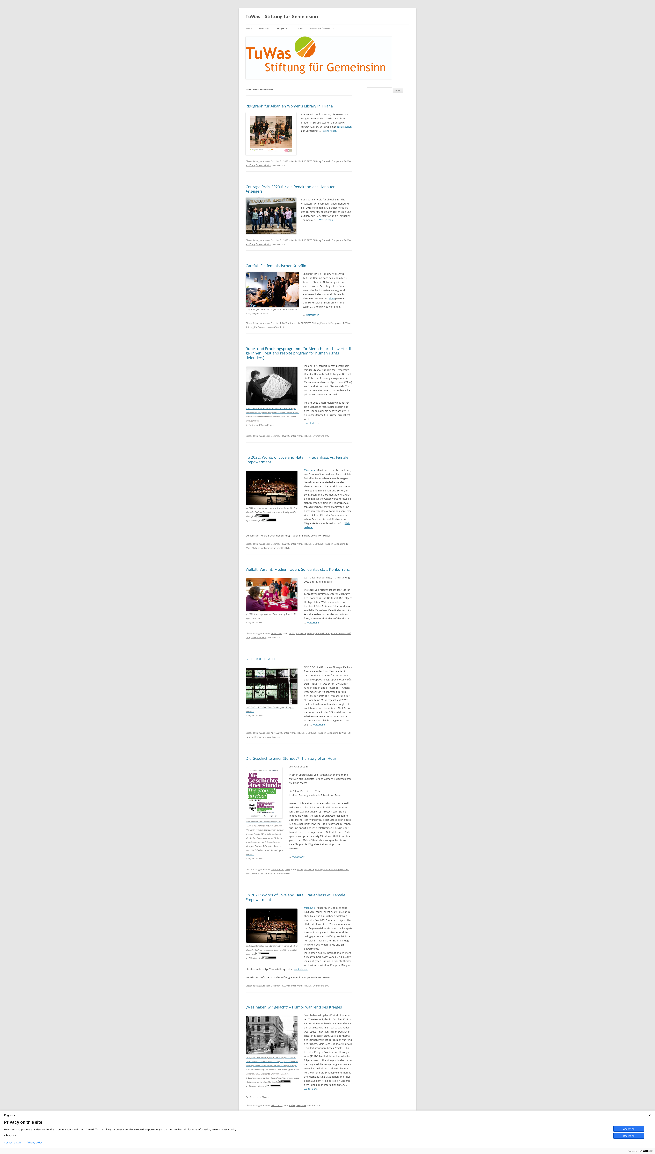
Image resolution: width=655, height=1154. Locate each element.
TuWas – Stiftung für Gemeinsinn (282, 16)
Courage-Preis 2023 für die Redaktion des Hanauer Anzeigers (290, 189)
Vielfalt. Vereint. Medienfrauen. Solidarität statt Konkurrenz (298, 569)
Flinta (332, 298)
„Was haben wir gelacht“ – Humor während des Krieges (294, 1007)
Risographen (344, 126)
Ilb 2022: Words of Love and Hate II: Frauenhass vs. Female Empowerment (297, 459)
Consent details (12, 1142)
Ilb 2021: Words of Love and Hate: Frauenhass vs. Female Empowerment (295, 897)
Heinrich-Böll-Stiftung (323, 28)
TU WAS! (298, 28)
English (8, 1115)
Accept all (628, 1128)
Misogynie (310, 470)
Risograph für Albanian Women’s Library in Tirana (289, 105)
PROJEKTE (282, 28)
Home (249, 28)
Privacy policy (34, 1142)
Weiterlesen (330, 130)
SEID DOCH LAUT (260, 658)
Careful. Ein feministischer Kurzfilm (276, 265)
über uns (264, 28)
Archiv (298, 161)
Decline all (628, 1135)
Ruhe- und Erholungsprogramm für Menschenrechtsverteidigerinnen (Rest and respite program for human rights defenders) (299, 353)
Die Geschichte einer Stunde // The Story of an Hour (291, 758)
